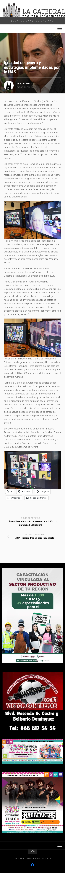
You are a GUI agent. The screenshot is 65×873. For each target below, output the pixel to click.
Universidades (24, 84)
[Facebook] (32, 864)
